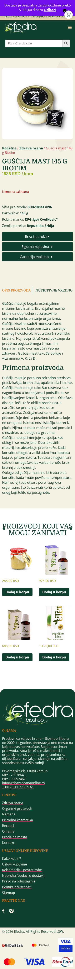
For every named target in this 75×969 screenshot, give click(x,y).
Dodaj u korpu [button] (17, 592)
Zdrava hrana (31, 148)
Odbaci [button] (50, 9)
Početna (9, 148)
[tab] (17, 290)
